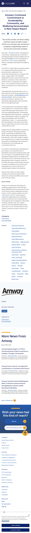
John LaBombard (6, 220)
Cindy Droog (5, 218)
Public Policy (15, 279)
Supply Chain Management (19, 260)
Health (13, 276)
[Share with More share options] (25, 33)
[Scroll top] (25, 433)
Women (22, 263)
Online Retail (15, 263)
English (4, 311)
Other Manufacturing (18, 239)
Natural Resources (17, 236)
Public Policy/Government (19, 233)
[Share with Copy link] (22, 33)
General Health (16, 244)
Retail (26, 274)
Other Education (16, 247)
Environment (15, 268)
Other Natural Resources (19, 228)
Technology (20, 274)
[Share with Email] (18, 33)
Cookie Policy (5, 521)
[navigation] (27, 3)
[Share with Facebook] (15, 33)
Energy (23, 244)
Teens (22, 268)
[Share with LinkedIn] (8, 33)
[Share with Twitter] (11, 33)
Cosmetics (25, 271)
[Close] (28, 515)
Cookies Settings (15, 525)
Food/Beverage (16, 271)
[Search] (24, 3)
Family (13, 274)
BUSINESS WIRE (14, 53)
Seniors (14, 265)
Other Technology (17, 257)
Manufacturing (25, 242)
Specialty (20, 265)
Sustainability (15, 231)
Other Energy (15, 242)
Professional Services (18, 225)
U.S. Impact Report (13, 60)
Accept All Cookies (15, 530)
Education (23, 254)
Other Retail (15, 254)
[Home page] (8, 3)
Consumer (20, 276)
